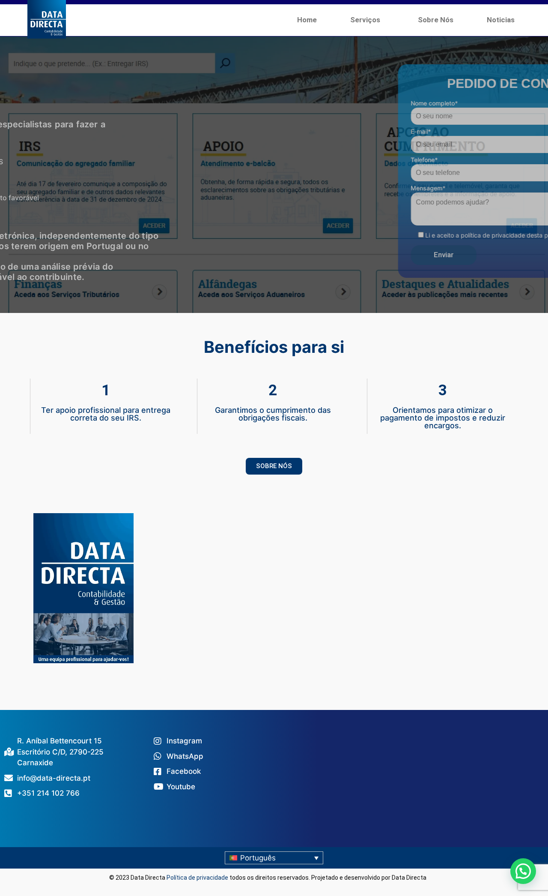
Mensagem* (334, 188)
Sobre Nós (435, 19)
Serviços (365, 19)
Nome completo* (340, 103)
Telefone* (330, 159)
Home (307, 19)
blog (433, 877)
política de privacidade (399, 235)
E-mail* (327, 131)
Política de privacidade (197, 877)
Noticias (501, 19)
